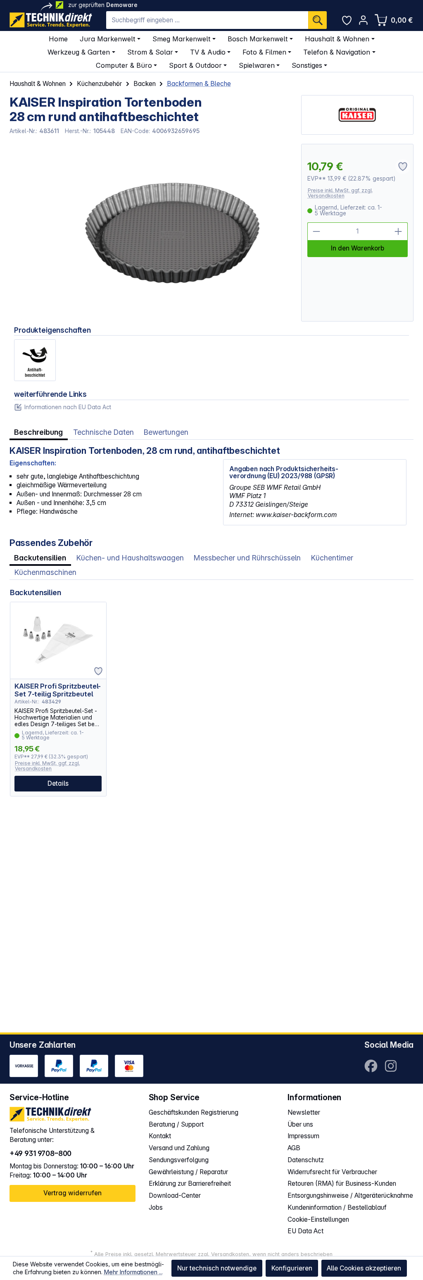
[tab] (39, 432)
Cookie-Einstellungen (318, 1219)
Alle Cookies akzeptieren (364, 1268)
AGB (294, 1148)
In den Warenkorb (357, 248)
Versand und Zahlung (179, 1148)
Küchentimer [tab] (332, 557)
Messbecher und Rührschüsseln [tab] (247, 557)
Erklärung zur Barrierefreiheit (190, 1183)
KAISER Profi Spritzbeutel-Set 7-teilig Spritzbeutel (57, 690)
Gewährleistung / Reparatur (188, 1172)
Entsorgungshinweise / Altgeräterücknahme (350, 1195)
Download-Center (175, 1195)
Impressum (303, 1136)
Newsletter (304, 1112)
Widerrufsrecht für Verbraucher (332, 1172)
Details (58, 783)
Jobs (156, 1207)
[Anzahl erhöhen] (399, 231)
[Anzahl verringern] (316, 231)
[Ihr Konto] (363, 20)
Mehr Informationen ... (133, 1271)
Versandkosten (230, 1254)
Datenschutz (306, 1160)
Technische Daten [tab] (103, 432)
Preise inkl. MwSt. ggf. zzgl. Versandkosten (340, 193)
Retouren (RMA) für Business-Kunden (342, 1183)
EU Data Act (305, 1231)
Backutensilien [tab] (40, 557)
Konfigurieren (291, 1268)
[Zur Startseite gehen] (51, 20)
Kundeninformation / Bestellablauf (337, 1207)
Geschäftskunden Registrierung (193, 1112)
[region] (151, 233)
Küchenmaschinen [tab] (45, 572)
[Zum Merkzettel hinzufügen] (98, 671)
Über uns (300, 1124)
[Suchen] (317, 20)
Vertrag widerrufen (72, 1193)
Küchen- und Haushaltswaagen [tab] (130, 557)
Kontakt (160, 1136)
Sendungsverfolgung (179, 1160)
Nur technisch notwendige (217, 1268)
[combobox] (207, 20)
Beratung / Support (176, 1124)
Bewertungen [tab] (166, 432)
